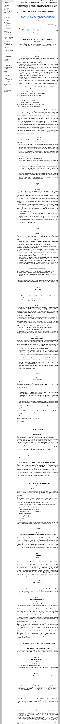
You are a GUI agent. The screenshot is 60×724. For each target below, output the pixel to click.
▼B (17, 389)
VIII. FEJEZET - (8, 43)
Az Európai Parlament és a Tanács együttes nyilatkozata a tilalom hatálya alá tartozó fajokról (8, 84)
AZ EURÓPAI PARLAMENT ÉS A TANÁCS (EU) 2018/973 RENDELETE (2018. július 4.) (8, 6)
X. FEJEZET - (8, 55)
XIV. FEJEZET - (8, 78)
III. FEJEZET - (7, 20)
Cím (3, 1)
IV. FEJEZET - (7, 23)
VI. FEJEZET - (7, 31)
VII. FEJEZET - (8, 37)
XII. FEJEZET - (8, 64)
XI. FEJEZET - (7, 59)
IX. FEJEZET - (8, 50)
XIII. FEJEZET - (8, 71)
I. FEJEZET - (8, 13)
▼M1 (18, 415)
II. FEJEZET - (7, 16)
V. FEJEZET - (7, 27)
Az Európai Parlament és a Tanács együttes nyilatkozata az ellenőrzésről (8, 90)
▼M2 (18, 381)
